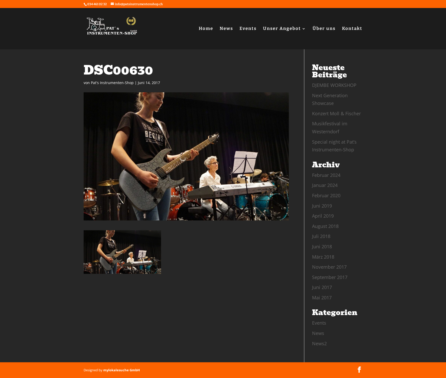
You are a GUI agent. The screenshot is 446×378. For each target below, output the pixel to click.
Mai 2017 (322, 297)
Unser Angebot (282, 29)
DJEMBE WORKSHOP (334, 85)
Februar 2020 (326, 195)
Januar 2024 (325, 185)
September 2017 (329, 277)
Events (248, 29)
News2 (319, 343)
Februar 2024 (326, 175)
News (226, 29)
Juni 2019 (322, 206)
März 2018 (323, 257)
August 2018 (325, 226)
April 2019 (323, 216)
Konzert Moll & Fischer (336, 113)
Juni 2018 (322, 246)
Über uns (324, 29)
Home (206, 29)
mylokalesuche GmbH (121, 370)
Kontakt (352, 29)
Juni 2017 (322, 287)
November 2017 (329, 267)
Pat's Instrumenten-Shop (112, 82)
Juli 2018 (321, 236)
